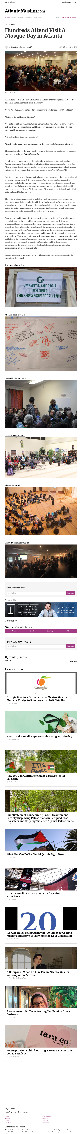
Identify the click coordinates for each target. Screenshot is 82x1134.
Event (32, 631)
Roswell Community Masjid (17, 543)
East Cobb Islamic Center (15, 378)
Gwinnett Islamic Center (15, 265)
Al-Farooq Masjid (12, 485)
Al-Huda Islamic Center (15, 315)
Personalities (28, 17)
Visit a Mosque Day (32, 154)
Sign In (58, 17)
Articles (7, 17)
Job (68, 631)
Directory (20, 17)
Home (7, 1117)
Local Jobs (45, 1119)
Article (14, 631)
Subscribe (45, 1123)
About (40, 17)
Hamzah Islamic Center (15, 436)
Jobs (35, 17)
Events (14, 17)
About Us (45, 1121)
